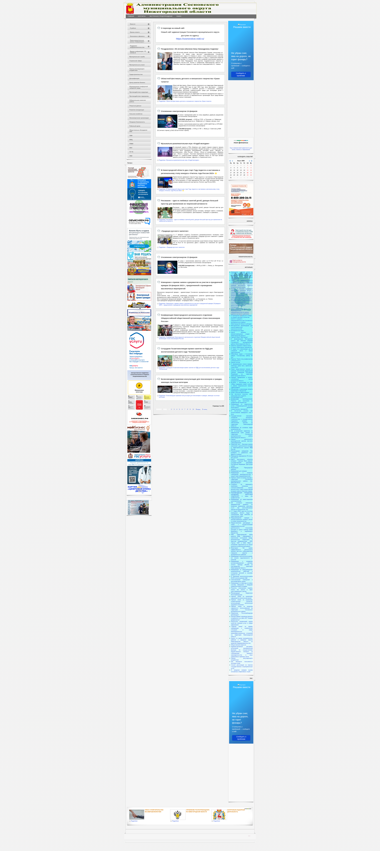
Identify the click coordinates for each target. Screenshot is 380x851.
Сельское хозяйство (135, 114)
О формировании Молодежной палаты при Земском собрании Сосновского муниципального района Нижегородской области (242, 341)
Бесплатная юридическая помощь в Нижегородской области (237, 812)
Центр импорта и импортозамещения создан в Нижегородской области (242, 334)
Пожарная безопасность (137, 122)
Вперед (198, 409)
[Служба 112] (139, 409)
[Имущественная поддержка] (139, 379)
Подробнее (134, 821)
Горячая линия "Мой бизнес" (239, 337)
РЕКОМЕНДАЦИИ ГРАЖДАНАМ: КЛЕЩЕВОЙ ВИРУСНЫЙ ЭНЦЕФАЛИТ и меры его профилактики (242, 495)
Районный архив (134, 126)
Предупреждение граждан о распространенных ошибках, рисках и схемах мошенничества (242, 519)
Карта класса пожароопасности (239, 261)
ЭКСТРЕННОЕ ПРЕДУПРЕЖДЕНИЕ (160, 16)
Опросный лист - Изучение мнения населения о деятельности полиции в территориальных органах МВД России (242, 446)
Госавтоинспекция (193, 810)
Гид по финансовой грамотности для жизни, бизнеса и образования (241, 148)
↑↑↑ (249, 836)
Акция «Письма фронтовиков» (240, 392)
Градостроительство (136, 74)
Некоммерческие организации (139, 118)
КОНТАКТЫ (141, 16)
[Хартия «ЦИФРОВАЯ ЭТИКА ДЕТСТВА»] (139, 493)
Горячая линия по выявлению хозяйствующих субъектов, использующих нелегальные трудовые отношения (242, 602)
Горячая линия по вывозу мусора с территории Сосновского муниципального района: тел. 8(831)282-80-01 (242, 480)
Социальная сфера (135, 61)
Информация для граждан (239, 471)
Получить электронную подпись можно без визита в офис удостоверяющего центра (242, 589)
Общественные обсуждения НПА (138, 130)
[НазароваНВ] (139, 330)
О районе (133, 28)
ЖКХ (130, 148)
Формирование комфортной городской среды (138, 87)
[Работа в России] (139, 316)
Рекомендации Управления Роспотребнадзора (242, 593)
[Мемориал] (139, 309)
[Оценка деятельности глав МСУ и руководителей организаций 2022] (139, 465)
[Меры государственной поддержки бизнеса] (138, 452)
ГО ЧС (131, 152)
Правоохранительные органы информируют (137, 41)
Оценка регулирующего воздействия (136, 69)
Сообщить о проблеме (241, 74)
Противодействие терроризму (139, 96)
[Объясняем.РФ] (139, 227)
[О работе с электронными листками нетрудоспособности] (139, 483)
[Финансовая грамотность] (139, 213)
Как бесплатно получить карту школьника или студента (242, 395)
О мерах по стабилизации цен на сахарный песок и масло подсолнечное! (242, 350)
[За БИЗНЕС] (139, 424)
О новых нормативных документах (241, 347)
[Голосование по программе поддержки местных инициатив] (139, 188)
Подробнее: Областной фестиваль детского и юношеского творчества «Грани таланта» (185, 101)
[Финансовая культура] (139, 394)
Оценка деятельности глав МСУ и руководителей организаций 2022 (241, 298)
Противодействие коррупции (138, 92)
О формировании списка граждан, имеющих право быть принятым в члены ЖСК (242, 365)
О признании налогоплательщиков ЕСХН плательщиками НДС (242, 577)
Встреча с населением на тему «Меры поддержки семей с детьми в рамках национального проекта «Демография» (242, 385)
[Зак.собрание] (139, 291)
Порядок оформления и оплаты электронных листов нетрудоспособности (242, 379)
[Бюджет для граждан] (139, 266)
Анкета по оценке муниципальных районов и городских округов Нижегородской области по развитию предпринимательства (242, 641)
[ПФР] (139, 274)
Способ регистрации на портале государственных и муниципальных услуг (242, 666)
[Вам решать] (139, 259)
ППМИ (131, 143)
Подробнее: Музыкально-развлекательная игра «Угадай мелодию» (179, 160)
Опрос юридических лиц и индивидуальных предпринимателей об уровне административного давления (240, 311)
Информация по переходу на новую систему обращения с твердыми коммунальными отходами (242, 584)
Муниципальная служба (137, 56)
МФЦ (131, 139)
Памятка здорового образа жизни (241, 345)
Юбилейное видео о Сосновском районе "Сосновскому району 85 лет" (242, 355)
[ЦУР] (139, 251)
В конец (204, 409)
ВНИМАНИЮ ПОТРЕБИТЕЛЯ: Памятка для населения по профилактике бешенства (242, 400)
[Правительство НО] (139, 283)
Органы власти (135, 32)
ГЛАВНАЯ (131, 16)
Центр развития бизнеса (137, 82)
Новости (132, 24)
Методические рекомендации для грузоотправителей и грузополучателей (242, 327)
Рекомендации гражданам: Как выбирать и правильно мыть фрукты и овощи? (242, 452)
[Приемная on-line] (139, 300)
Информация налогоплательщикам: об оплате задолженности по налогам (242, 558)
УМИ (130, 156)
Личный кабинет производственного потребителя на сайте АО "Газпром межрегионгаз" (242, 618)
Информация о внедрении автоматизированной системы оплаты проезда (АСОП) (242, 563)
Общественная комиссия (238, 645)
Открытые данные (135, 105)
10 (193, 409)
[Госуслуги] (139, 370)
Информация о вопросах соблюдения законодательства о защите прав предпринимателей (242, 474)
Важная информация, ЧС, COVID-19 (138, 52)
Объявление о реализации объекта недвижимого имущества (242, 390)
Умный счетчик (235, 362)
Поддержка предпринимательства (137, 46)
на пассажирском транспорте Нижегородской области (242, 566)
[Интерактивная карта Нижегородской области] (138, 178)
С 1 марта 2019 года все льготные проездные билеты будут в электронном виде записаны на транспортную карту (242, 513)
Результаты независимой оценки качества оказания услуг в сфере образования (242, 623)
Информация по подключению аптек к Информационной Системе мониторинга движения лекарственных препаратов (242, 406)
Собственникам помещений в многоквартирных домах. (242, 580)
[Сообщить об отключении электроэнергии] (139, 199)
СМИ (130, 135)
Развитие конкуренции (136, 110)
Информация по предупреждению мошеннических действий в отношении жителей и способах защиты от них (242, 572)
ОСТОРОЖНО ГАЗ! (237, 397)
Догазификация (134, 78)
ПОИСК (178, 16)
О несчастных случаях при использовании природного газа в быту (242, 412)
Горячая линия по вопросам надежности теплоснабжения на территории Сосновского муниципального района (242, 609)
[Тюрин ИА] (139, 324)
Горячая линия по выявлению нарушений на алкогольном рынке (242, 597)
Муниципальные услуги (137, 65)
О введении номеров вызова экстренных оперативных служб (242, 670)
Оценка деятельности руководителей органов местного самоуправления (242, 441)
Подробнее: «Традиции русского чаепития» (172, 247)
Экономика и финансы (137, 36)
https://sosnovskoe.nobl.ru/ (190, 38)
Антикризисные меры (237, 330)
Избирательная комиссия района (137, 100)
